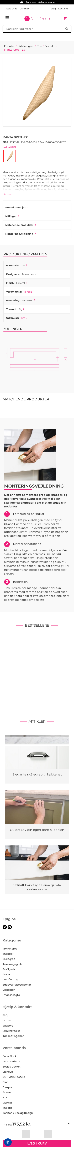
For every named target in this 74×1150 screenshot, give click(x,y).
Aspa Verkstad (12, 1061)
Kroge (6, 974)
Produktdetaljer (15, 207)
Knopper (8, 954)
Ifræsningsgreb (12, 964)
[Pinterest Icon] (5, 928)
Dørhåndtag (10, 979)
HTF (5, 1097)
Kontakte (63, 8)
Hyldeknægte (11, 995)
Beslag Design (11, 1066)
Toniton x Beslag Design (18, 1113)
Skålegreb (9, 959)
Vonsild (27, 291)
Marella (7, 1102)
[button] (26, 8)
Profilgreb (9, 969)
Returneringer (11, 1031)
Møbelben (9, 990)
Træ (23, 317)
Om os (7, 1020)
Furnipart (8, 1087)
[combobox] (37, 29)
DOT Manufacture (14, 1077)
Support (8, 1025)
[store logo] (37, 18)
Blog (53, 8)
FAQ (5, 1015)
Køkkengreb (10, 948)
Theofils (8, 1108)
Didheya (8, 1072)
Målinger (11, 216)
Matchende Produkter (19, 225)
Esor (5, 1082)
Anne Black (9, 1056)
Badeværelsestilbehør (17, 984)
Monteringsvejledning (19, 233)
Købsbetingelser (13, 1036)
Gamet (7, 1092)
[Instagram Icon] (10, 928)
